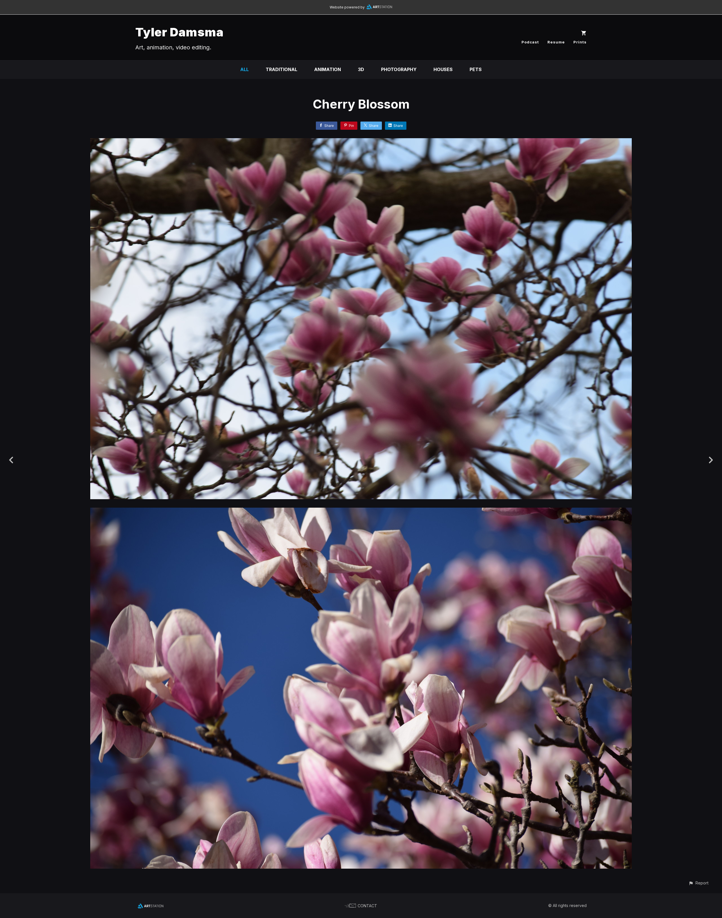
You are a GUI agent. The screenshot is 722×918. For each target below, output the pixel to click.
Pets (476, 69)
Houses (443, 69)
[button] (698, 883)
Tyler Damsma (179, 32)
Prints (580, 42)
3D (361, 69)
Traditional (281, 69)
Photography (399, 69)
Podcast (530, 42)
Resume (556, 42)
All (244, 69)
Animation (327, 69)
